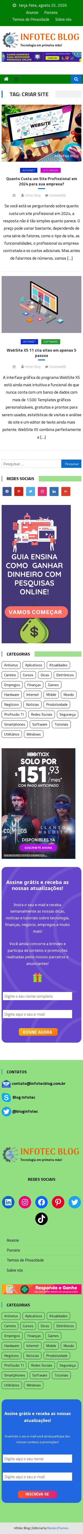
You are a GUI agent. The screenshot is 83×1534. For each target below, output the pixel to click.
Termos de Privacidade (30, 19)
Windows (34, 734)
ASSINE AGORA (37, 1032)
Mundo (68, 694)
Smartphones (14, 724)
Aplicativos (33, 665)
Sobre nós (63, 19)
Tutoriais (61, 724)
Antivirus (11, 665)
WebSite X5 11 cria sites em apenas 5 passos (41, 352)
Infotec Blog (33, 195)
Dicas (45, 675)
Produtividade (57, 704)
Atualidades (58, 665)
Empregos (12, 685)
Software (51, 341)
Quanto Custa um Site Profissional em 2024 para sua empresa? (41, 181)
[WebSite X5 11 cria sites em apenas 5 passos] (41, 304)
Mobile (51, 694)
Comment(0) (57, 195)
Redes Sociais (41, 714)
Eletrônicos (65, 675)
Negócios (11, 704)
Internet (28, 170)
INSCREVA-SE (37, 1494)
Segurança (67, 714)
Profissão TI (14, 714)
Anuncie (32, 12)
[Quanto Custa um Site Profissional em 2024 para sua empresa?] (41, 133)
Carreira (10, 675)
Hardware (11, 694)
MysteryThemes (57, 1528)
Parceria (51, 12)
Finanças (34, 685)
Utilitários (50, 170)
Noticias (32, 704)
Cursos (28, 675)
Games (53, 685)
